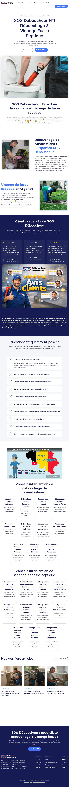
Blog (43, 2)
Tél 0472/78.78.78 (61, 6)
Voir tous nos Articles (60, 658)
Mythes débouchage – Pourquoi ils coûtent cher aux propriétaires (10, 693)
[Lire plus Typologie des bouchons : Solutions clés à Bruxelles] (57, 676)
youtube (64, 765)
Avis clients (38, 762)
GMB (63, 767)
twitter (64, 762)
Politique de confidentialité (39, 782)
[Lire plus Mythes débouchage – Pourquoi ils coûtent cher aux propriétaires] (11, 676)
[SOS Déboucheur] (7, 3)
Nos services (37, 2)
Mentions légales (28, 782)
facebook (64, 759)
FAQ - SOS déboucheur (51, 767)
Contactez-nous (27, 50)
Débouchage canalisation (51, 762)
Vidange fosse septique (51, 765)
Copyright (38, 767)
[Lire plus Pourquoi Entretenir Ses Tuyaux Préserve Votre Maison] (34, 676)
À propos (38, 759)
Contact (48, 2)
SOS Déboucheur (29, 780)
